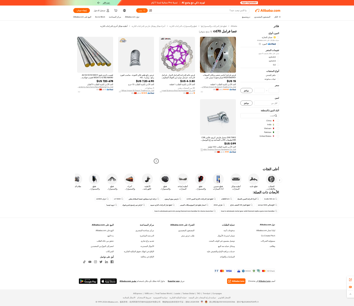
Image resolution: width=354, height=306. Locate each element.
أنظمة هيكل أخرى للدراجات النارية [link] (113, 26)
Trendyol (206, 293)
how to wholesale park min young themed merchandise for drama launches (183, 211)
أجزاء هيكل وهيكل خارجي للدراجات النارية (148, 26)
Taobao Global (188, 293)
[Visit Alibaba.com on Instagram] (95, 261)
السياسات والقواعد (227, 257)
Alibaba (234, 26)
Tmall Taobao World (163, 293)
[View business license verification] (202, 301)
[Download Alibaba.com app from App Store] (108, 281)
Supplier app (174, 281)
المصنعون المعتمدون (186, 230)
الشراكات (110, 251)
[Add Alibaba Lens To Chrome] (236, 281)
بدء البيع (111, 236)
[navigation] (259, 94)
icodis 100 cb (269, 199)
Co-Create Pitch (268, 236)
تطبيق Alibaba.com (128, 281)
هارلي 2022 (218, 205)
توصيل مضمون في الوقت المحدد (222, 241)
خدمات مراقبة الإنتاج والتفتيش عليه (221, 251)
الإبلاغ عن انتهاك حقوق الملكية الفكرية (139, 251)
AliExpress (137, 293)
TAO (198, 293)
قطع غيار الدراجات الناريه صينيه (161, 205)
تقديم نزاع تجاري (147, 241)
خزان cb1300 (101, 199)
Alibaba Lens (264, 281)
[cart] (115, 11)
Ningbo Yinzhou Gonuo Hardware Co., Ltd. (218, 149)
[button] (150, 10)
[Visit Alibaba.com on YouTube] (90, 261)
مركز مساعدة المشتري (145, 230)
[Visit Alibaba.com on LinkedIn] (106, 261)
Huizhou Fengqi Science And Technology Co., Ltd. (177, 90)
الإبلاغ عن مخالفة (147, 257)
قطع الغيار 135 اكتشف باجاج (240, 205)
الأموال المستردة (147, 246)
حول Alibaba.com (267, 225)
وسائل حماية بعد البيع (226, 246)
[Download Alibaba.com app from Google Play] (88, 281)
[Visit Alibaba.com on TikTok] (84, 261)
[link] (350, 279)
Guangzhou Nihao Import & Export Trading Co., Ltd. (218, 87)
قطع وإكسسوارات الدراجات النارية (183, 26)
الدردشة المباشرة (147, 236)
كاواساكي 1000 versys (266, 205)
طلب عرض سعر (187, 236)
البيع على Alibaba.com (105, 230)
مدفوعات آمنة (229, 230)
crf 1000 (117, 199)
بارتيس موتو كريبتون (172, 199)
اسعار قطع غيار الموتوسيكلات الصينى (193, 205)
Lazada (177, 293)
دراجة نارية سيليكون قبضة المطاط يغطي (143, 199)
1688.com (148, 293)
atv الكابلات (225, 199)
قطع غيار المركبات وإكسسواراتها (214, 26)
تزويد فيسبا (110, 205)
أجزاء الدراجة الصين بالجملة (246, 199)
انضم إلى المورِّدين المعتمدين (102, 246)
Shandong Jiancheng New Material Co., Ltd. (95, 87)
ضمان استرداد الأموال (226, 236)
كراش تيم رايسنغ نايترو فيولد (132, 205)
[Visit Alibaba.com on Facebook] (112, 261)
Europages (217, 293)
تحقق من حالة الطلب (105, 241)
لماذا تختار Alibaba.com (265, 230)
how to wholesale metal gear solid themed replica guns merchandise (247, 211)
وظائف (272, 246)
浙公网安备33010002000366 (222, 302)
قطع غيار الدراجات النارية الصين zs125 (200, 199)
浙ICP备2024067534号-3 (247, 302)
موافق (246, 90)
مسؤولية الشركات (268, 241)
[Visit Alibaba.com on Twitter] (101, 261)
